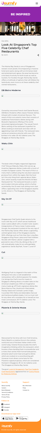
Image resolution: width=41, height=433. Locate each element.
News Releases (6, 390)
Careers (4, 388)
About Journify (6, 385)
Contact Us (26, 390)
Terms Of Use (6, 394)
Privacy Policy (6, 397)
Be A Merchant (27, 385)
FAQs (24, 388)
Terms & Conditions (7, 392)
